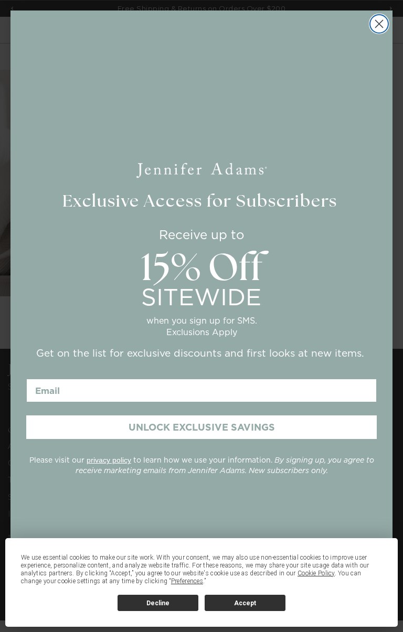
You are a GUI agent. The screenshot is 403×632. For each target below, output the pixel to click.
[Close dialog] (379, 24)
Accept (245, 603)
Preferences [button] (187, 581)
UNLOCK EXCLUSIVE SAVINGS (202, 427)
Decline (157, 603)
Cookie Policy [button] (316, 573)
